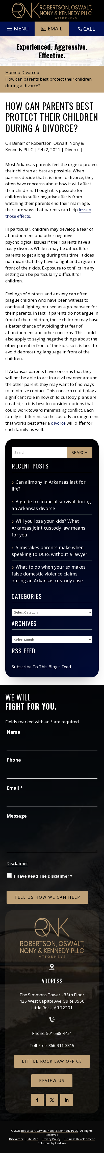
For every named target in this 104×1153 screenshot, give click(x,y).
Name (13, 732)
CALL (89, 28)
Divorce (72, 149)
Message (17, 816)
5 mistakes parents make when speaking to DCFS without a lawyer (49, 550)
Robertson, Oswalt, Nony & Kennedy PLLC (49, 1130)
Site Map (32, 1139)
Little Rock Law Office (52, 1061)
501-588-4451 (59, 1033)
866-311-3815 (61, 1045)
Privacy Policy (51, 1139)
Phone (14, 760)
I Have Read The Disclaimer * (43, 876)
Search (80, 452)
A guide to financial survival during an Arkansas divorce (51, 504)
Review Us (52, 1080)
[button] (17, 27)
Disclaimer (17, 863)
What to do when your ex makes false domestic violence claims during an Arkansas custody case (49, 574)
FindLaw (60, 1143)
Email (55, 28)
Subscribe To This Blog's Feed (41, 667)
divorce (58, 423)
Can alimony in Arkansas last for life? (49, 485)
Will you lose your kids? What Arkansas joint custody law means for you (48, 528)
